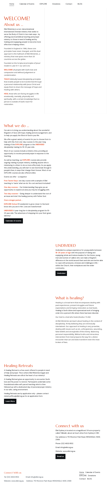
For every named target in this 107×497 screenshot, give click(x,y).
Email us (60, 456)
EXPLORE (43, 4)
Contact (69, 4)
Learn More (10, 401)
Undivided (61, 273)
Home (11, 4)
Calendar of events (13, 221)
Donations (56, 4)
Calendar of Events (26, 4)
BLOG (80, 4)
